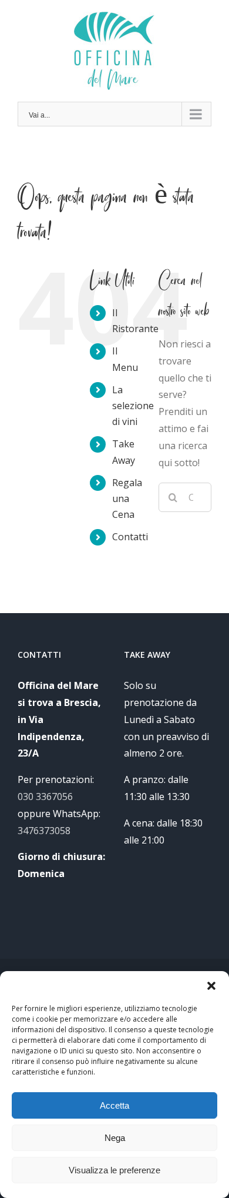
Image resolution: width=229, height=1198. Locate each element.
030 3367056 (45, 796)
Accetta (114, 1105)
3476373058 (44, 830)
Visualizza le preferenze (114, 1170)
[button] (211, 986)
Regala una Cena (127, 498)
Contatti (130, 536)
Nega (115, 1138)
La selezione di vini (133, 405)
